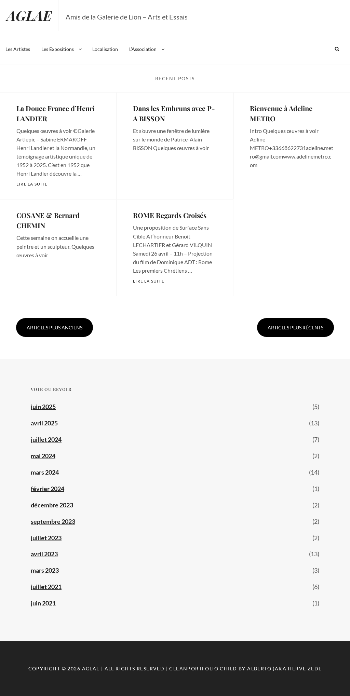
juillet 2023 (46, 538)
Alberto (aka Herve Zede (284, 668)
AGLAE (29, 15)
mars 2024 (45, 472)
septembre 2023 (53, 521)
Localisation (105, 49)
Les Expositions (57, 49)
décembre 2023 (52, 505)
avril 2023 (44, 554)
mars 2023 (45, 570)
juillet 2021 (46, 586)
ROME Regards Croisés (169, 215)
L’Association (143, 49)
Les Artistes (17, 49)
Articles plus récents (295, 327)
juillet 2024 (46, 439)
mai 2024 (43, 456)
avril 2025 (44, 423)
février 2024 (47, 488)
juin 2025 (43, 406)
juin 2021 (43, 603)
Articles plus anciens (54, 327)
